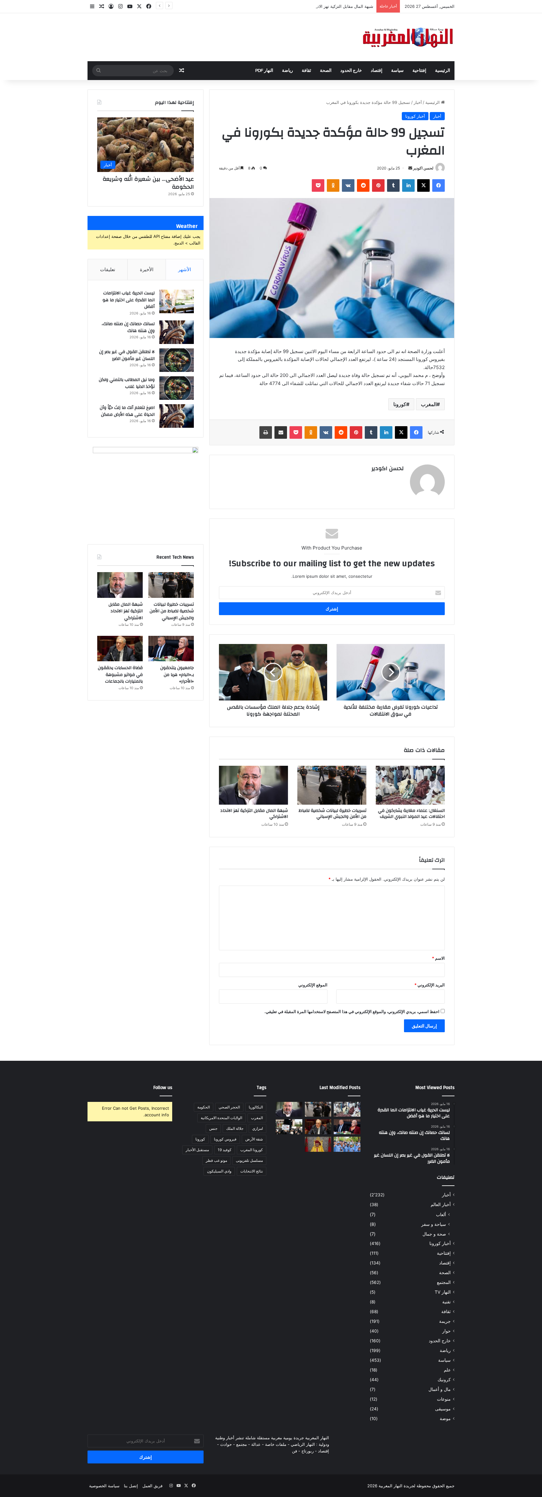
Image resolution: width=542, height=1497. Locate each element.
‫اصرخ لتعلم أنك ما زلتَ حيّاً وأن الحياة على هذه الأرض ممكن (127, 411)
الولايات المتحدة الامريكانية (221, 1117)
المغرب (429, 404)
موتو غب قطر (216, 1160)
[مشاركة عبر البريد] (280, 432)
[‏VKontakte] (348, 185)
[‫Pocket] (318, 185)
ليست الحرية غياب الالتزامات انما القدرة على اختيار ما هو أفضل (129, 300)
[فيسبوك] (438, 185)
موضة (445, 1418)
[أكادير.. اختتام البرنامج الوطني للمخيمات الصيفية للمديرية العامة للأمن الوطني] (347, 1144)
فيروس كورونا (225, 1139)
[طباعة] (265, 432)
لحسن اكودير (423, 168)
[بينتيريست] (378, 185)
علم (447, 1369)
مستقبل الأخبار (197, 1149)
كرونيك (444, 1379)
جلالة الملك (234, 1128)
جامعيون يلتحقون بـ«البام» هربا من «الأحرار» (177, 674)
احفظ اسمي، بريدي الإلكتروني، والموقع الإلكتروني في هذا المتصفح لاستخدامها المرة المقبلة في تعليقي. (351, 1011)
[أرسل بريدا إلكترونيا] (410, 168)
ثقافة (306, 70)
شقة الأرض (254, 1139)
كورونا (399, 404)
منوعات (444, 1399)
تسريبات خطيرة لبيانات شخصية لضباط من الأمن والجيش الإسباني (332, 814)
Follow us (162, 1087)
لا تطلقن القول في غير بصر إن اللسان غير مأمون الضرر (127, 355)
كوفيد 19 (224, 1149)
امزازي (257, 1128)
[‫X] (423, 185)
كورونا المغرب (251, 1149)
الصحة (326, 70)
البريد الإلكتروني (429, 984)
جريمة (445, 1321)
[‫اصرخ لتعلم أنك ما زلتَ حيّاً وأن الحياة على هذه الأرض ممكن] (176, 416)
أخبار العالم (441, 1204)
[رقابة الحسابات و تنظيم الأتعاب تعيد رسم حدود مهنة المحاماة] (289, 1126)
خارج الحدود (351, 70)
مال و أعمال (439, 1389)
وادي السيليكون (219, 1171)
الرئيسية (442, 70)
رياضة (287, 70)
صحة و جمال (434, 1234)
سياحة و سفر (433, 1224)
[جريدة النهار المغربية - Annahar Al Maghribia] (407, 37)
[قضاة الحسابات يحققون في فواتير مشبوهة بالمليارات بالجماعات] (120, 649)
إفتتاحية (419, 70)
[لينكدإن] (408, 185)
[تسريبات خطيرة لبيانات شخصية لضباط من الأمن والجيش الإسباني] (331, 785)
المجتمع (444, 1282)
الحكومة (203, 1107)
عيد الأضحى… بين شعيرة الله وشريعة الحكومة (148, 183)
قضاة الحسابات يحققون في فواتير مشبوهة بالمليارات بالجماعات (120, 674)
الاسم (438, 958)
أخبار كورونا (415, 116)
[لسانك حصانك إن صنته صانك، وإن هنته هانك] (176, 332)
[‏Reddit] (363, 185)
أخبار (418, 102)
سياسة (397, 70)
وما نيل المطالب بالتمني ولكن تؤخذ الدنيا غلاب (127, 383)
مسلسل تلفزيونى (249, 1160)
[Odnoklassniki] (333, 185)
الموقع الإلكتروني (312, 984)
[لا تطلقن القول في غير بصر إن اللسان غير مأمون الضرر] (176, 360)
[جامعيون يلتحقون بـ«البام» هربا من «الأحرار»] (171, 649)
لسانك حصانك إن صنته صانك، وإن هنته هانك (128, 327)
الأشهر (184, 269)
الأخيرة (146, 269)
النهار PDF (264, 70)
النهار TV (443, 1292)
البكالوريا (256, 1107)
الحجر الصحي (229, 1107)
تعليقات (107, 269)
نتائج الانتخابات (251, 1171)
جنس (213, 1128)
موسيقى (443, 1408)
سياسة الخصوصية (104, 1485)
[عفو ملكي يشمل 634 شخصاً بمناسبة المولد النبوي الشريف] (318, 1144)
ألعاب (441, 1214)
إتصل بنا (131, 1485)
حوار (446, 1330)
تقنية (446, 1301)
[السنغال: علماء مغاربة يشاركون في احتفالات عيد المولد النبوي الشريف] (410, 785)
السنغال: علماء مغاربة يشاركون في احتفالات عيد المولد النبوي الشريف (411, 814)
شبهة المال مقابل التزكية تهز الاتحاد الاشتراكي (333, 6)
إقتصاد (376, 70)
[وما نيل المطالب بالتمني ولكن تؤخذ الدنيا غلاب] (176, 388)
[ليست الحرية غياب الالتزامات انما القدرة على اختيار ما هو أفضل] (176, 301)
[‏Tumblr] (393, 185)
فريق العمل (152, 1485)
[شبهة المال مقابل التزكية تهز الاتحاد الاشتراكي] (253, 785)
